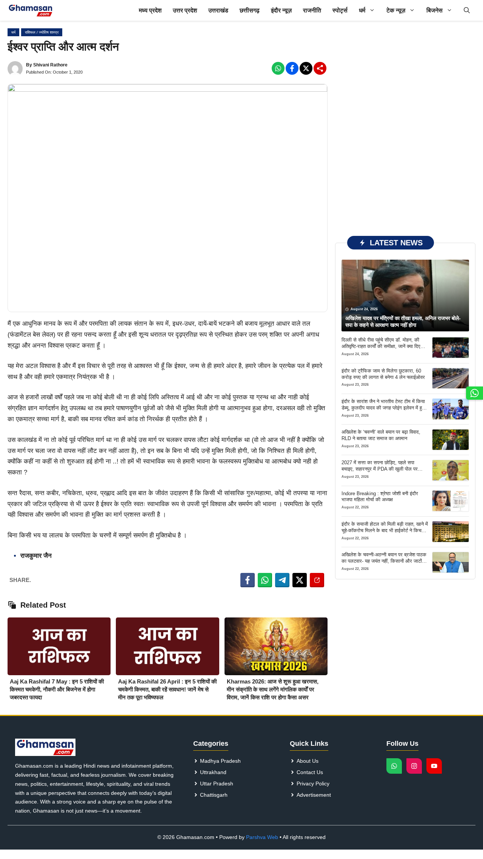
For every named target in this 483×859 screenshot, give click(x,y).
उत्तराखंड (218, 10)
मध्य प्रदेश (150, 10)
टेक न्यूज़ (395, 10)
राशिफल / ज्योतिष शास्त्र (41, 32)
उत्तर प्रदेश (185, 10)
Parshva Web (262, 837)
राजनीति (312, 10)
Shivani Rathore (50, 65)
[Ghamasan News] (31, 10)
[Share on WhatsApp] (265, 580)
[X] (306, 68)
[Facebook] (278, 68)
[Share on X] (299, 580)
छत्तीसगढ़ (250, 10)
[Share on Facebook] (247, 580)
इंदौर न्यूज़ (281, 10)
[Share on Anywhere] (317, 580)
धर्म (362, 10)
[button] (466, 10)
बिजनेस (434, 10)
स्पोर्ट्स (340, 10)
